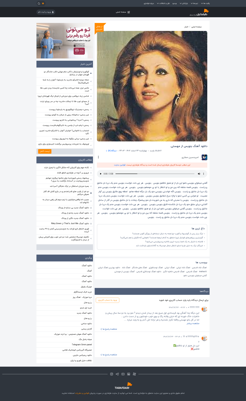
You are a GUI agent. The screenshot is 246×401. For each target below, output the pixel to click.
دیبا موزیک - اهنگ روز (82, 297)
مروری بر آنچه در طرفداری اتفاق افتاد (73, 172)
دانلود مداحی (86, 323)
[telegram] (117, 374)
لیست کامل (45, 151)
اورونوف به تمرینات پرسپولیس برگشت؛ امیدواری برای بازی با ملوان (63, 145)
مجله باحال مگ (85, 339)
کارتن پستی (86, 329)
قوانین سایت (119, 165)
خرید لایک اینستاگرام (83, 292)
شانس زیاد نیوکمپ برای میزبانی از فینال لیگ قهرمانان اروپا (63, 96)
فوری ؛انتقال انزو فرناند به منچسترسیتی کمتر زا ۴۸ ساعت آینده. (64, 230)
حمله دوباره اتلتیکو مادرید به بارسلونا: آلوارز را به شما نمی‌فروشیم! (66, 81)
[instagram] (111, 374)
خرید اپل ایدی (86, 307)
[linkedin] (128, 374)
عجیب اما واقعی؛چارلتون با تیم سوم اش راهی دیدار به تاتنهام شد (66, 201)
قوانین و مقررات (82, 393)
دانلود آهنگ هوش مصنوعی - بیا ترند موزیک (73, 334)
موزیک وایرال (86, 286)
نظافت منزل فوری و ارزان (81, 360)
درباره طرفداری (149, 3)
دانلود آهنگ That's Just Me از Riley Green (70, 223)
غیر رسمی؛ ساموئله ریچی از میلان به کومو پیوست (67, 114)
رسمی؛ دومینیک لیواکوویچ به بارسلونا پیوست (69, 109)
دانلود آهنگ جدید (84, 313)
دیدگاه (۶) (112, 150)
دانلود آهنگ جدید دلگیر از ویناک (75, 218)
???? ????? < (193, 307)
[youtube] (123, 374)
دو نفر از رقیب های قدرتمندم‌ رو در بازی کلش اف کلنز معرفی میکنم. (66, 193)
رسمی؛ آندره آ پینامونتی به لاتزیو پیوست (71, 120)
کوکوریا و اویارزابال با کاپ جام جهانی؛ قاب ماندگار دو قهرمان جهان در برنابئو (66, 73)
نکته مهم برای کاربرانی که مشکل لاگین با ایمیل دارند (66, 167)
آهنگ (89, 271)
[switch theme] (41, 3)
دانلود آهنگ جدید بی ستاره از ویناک (73, 207)
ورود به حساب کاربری (107, 300)
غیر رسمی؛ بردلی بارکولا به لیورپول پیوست (70, 138)
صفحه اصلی (121, 12)
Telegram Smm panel (82, 344)
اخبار (186, 27)
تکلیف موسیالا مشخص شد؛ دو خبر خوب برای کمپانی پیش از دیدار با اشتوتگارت (64, 238)
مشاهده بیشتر (193, 323)
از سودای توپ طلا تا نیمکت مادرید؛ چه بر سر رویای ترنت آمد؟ (64, 103)
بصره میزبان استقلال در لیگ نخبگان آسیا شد (69, 186)
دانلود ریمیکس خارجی (82, 355)
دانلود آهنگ (87, 265)
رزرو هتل (88, 302)
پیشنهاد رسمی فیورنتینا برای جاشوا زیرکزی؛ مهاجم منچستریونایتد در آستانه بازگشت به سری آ (67, 179)
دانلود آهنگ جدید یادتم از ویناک (75, 213)
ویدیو (175, 3)
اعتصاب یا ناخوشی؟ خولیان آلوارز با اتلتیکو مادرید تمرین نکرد (64, 132)
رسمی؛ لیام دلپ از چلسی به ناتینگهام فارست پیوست (66, 125)
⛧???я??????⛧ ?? (191, 336)
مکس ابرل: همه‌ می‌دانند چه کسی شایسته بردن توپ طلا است (64, 89)
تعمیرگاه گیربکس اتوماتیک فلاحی (77, 350)
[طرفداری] (181, 12)
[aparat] (134, 374)
